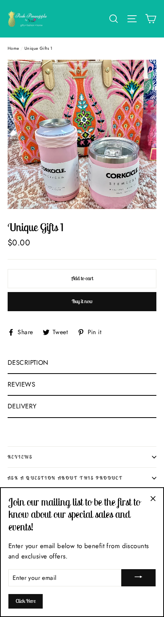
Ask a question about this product (65, 478)
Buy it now (82, 301)
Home (13, 48)
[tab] (82, 363)
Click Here (25, 600)
